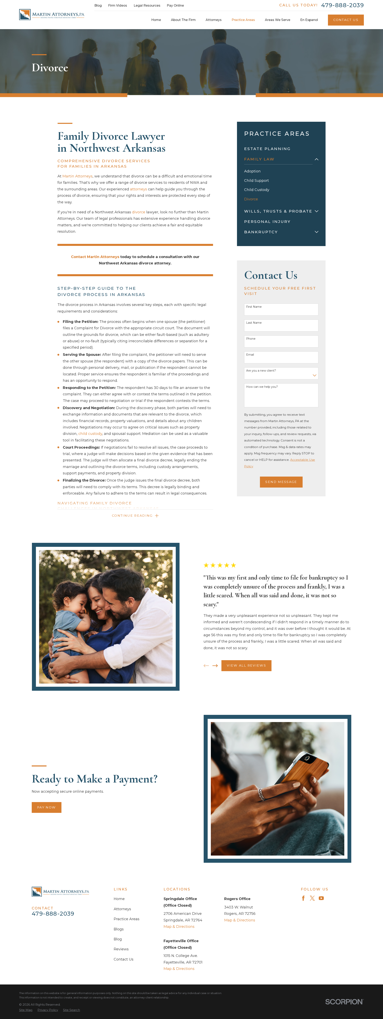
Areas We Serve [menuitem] (277, 20)
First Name (254, 307)
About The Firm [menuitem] (183, 20)
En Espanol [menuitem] (309, 20)
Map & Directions (179, 926)
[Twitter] (312, 898)
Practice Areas (126, 919)
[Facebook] (303, 898)
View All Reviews (246, 665)
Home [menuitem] (156, 20)
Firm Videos (117, 5)
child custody (90, 433)
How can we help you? (262, 387)
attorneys (138, 189)
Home (119, 899)
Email (250, 354)
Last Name (254, 322)
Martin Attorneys (77, 176)
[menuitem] (281, 149)
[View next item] (215, 665)
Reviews (121, 949)
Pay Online (175, 5)
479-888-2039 (342, 5)
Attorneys (122, 909)
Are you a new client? (261, 370)
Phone (251, 338)
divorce (138, 212)
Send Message (281, 482)
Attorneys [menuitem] (214, 20)
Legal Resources (147, 5)
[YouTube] (321, 898)
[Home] (51, 14)
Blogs (119, 929)
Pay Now (46, 807)
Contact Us (345, 20)
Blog (98, 5)
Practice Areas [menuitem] (243, 20)
